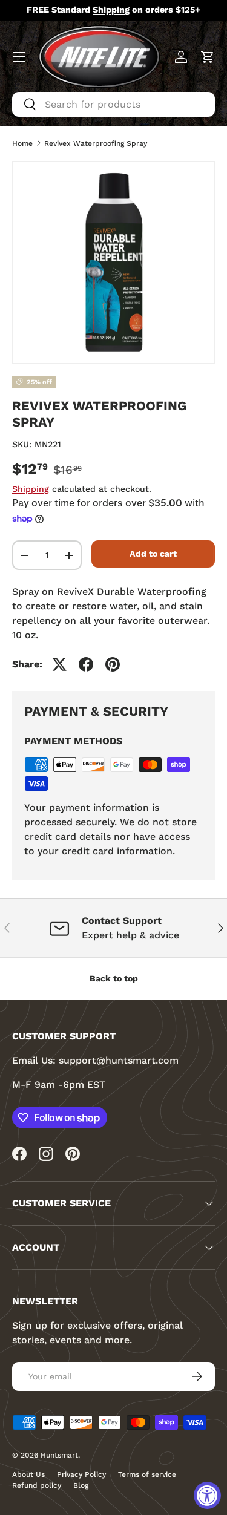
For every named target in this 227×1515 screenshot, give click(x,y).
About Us (28, 1474)
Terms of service (147, 1474)
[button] (207, 57)
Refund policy (36, 1485)
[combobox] (113, 104)
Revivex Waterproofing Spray (95, 143)
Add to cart (153, 553)
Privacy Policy (81, 1474)
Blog (80, 1485)
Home (22, 143)
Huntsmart (59, 1455)
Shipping (30, 489)
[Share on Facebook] (86, 664)
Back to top (114, 978)
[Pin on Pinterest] (112, 664)
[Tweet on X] (59, 664)
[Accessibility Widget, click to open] (207, 1495)
